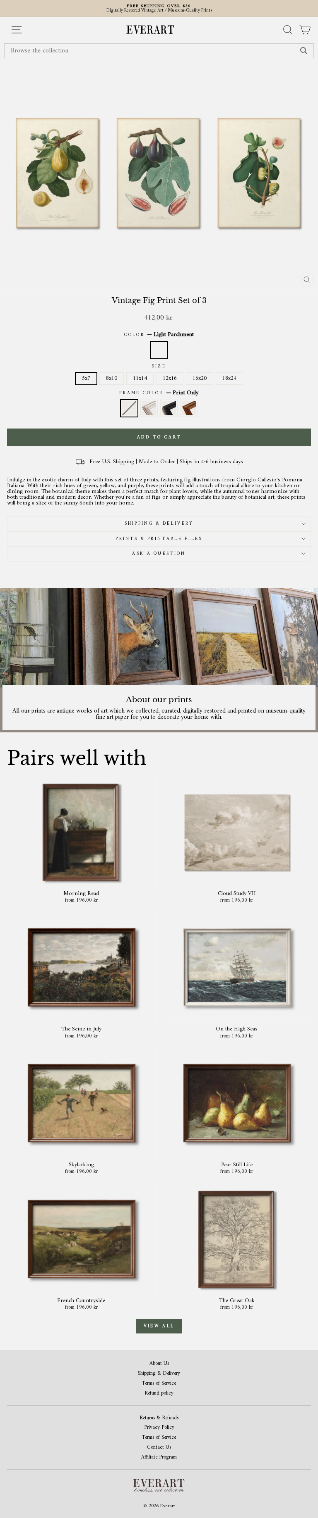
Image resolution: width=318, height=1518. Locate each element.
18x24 (229, 378)
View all (159, 1326)
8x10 (111, 378)
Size (159, 366)
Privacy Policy (159, 1427)
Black (169, 408)
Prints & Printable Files (159, 539)
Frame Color (159, 393)
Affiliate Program (159, 1457)
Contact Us (159, 1447)
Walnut (189, 408)
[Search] (303, 51)
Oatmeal (149, 408)
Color (159, 335)
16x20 (200, 378)
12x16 (170, 378)
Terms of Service (159, 1383)
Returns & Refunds (159, 1418)
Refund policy (159, 1393)
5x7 (86, 378)
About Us (159, 1363)
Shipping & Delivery (159, 524)
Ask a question (159, 554)
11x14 (140, 378)
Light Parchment (159, 350)
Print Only (129, 408)
